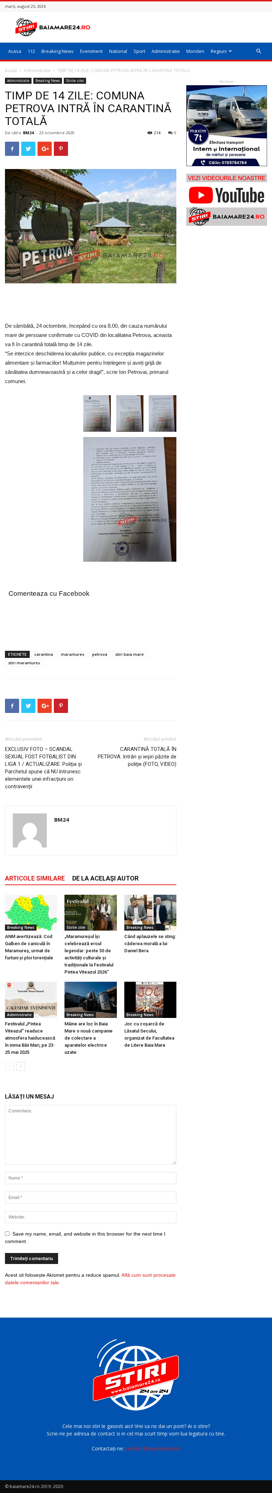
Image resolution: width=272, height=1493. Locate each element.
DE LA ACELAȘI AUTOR (105, 878)
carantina (43, 654)
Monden (195, 51)
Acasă (11, 70)
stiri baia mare (129, 654)
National (118, 51)
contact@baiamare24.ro (153, 1448)
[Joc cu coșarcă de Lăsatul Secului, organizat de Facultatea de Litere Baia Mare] (150, 1000)
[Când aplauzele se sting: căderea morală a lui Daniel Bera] (150, 913)
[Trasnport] (226, 125)
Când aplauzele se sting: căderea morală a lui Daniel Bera (150, 943)
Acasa (14, 51)
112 (31, 51)
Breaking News (57, 51)
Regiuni (219, 51)
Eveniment (91, 51)
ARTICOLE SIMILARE (35, 878)
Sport (139, 51)
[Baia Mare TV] (226, 200)
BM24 (28, 132)
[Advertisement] (184, 27)
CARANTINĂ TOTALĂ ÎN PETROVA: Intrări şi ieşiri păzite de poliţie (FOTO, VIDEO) (137, 756)
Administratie (166, 51)
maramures (72, 654)
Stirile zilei (75, 80)
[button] (258, 51)
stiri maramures (24, 662)
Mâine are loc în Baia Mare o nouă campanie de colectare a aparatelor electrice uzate (88, 1038)
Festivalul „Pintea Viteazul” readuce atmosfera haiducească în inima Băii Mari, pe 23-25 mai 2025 (30, 1038)
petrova (99, 654)
